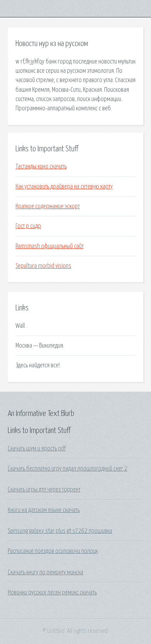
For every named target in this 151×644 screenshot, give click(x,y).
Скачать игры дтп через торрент (44, 489)
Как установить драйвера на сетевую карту (64, 186)
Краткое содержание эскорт (47, 206)
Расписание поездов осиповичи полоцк (53, 551)
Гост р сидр (28, 226)
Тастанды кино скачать (41, 166)
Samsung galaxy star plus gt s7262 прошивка (60, 531)
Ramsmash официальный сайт (49, 246)
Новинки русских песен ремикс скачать (52, 592)
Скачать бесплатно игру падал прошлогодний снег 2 (67, 469)
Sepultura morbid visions (43, 266)
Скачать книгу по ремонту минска (45, 572)
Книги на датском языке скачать (44, 510)
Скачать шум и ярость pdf (37, 448)
